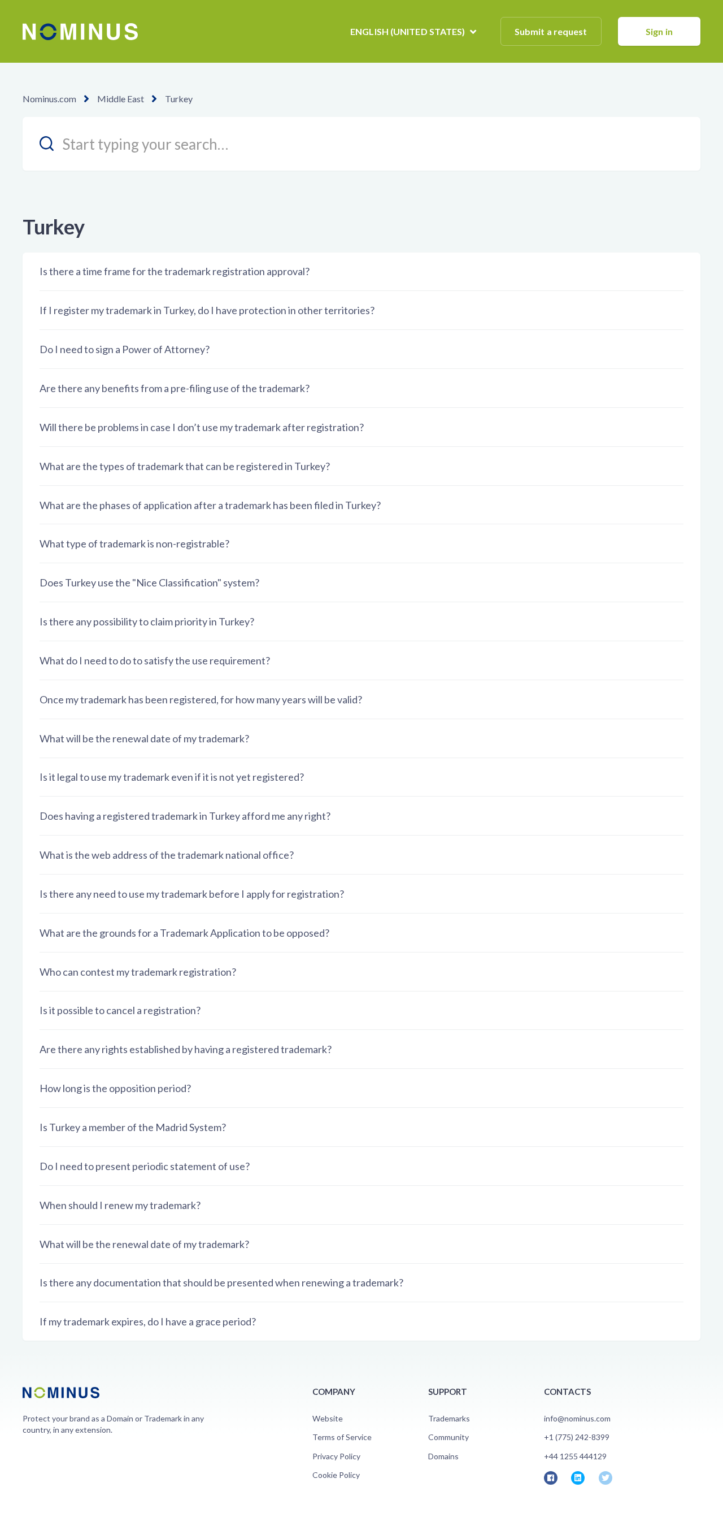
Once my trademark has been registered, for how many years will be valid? (201, 699)
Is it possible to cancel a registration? (120, 1010)
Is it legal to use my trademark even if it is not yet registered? (172, 777)
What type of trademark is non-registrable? (134, 543)
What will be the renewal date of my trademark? (144, 738)
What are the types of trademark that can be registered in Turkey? (185, 466)
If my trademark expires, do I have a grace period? (148, 1321)
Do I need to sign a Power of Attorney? (125, 349)
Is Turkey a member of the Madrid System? (133, 1127)
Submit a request (551, 31)
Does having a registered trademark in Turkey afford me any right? (185, 816)
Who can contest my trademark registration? (138, 972)
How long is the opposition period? (115, 1088)
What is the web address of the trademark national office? (167, 855)
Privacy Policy (336, 1456)
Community (448, 1437)
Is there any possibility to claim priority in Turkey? (147, 621)
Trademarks (449, 1418)
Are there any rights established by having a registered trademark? (186, 1049)
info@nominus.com (577, 1418)
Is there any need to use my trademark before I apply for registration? (192, 894)
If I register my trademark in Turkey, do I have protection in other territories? (207, 310)
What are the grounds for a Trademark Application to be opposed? (184, 933)
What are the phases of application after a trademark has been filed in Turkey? (210, 505)
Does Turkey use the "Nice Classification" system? (149, 582)
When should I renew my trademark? (120, 1205)
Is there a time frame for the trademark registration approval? (175, 271)
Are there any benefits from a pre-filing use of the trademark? (175, 388)
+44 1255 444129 (575, 1456)
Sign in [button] (659, 31)
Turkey (179, 98)
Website (327, 1418)
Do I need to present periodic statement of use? (145, 1166)
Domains (443, 1456)
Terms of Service (342, 1437)
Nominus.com (49, 98)
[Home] (80, 31)
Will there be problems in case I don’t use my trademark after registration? (202, 427)
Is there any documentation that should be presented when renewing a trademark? (221, 1282)
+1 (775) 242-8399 (576, 1437)
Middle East (120, 98)
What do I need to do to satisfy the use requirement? (155, 660)
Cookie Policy (336, 1475)
